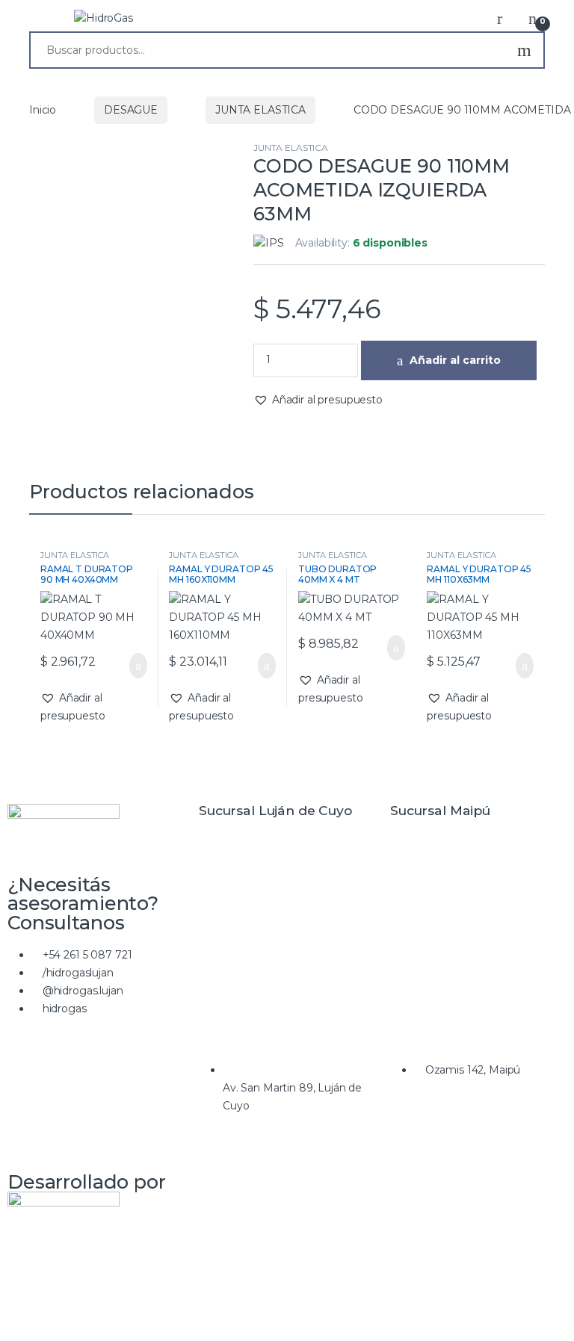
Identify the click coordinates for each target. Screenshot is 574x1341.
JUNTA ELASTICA (260, 110)
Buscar (524, 50)
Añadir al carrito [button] (130, 665)
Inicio (42, 110)
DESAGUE (131, 110)
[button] (318, 400)
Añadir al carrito (455, 360)
